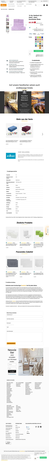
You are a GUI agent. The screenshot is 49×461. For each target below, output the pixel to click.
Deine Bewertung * (10, 331)
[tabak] (40, 46)
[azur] (42, 37)
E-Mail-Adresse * (10, 314)
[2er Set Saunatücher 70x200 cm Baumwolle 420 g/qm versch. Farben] (26, 130)
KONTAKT (7, 431)
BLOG (16, 425)
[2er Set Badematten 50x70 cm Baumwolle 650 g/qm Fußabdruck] (40, 263)
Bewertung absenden (11, 343)
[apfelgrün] (38, 37)
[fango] (40, 39)
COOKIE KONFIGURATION (9, 439)
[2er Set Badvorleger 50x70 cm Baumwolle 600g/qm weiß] (26, 263)
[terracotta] (40, 48)
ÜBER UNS (17, 432)
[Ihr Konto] (44, 5)
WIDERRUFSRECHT (8, 437)
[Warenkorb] (47, 5)
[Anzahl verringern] (30, 51)
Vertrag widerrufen (8, 443)
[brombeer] (36, 39)
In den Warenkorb (38, 50)
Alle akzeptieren (43, 457)
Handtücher (14, 301)
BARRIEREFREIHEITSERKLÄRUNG (21, 439)
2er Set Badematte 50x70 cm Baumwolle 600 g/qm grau (11, 274)
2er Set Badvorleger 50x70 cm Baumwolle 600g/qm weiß (25, 274)
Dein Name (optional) (10, 318)
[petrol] (40, 44)
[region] (16, 25)
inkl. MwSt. (41, 24)
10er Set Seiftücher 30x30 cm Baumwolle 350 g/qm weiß (11, 245)
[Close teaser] (46, 234)
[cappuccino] (38, 39)
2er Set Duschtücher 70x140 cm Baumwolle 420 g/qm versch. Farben (12, 141)
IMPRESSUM (17, 437)
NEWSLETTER (18, 427)
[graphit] (36, 42)
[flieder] (42, 39)
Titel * (8, 327)
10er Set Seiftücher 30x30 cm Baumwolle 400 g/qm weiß (25, 245)
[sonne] (38, 46)
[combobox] (40, 5)
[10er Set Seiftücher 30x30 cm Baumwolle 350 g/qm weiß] (12, 234)
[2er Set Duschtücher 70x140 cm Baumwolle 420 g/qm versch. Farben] (12, 130)
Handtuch (23, 285)
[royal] (36, 46)
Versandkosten (22, 451)
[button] (11, 25)
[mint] (36, 44)
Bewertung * (9, 323)
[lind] (42, 42)
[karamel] (40, 42)
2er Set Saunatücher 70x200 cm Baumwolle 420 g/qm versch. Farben (26, 141)
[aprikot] (40, 37)
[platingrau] (42, 44)
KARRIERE (17, 430)
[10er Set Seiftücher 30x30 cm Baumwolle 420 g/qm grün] (40, 234)
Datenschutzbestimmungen (13, 374)
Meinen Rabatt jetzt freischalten (12, 371)
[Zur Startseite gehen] (4, 5)
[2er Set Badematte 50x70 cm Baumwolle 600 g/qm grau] (12, 263)
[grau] (38, 42)
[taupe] (42, 46)
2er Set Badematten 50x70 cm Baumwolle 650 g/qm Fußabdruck (40, 274)
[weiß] (42, 48)
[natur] (38, 44)
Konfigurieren (36, 457)
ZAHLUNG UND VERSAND (19, 434)
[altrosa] (36, 37)
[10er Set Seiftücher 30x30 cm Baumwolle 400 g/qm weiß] (26, 234)
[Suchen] (36, 5)
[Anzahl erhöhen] (32, 51)
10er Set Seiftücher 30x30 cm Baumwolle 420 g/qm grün (39, 245)
